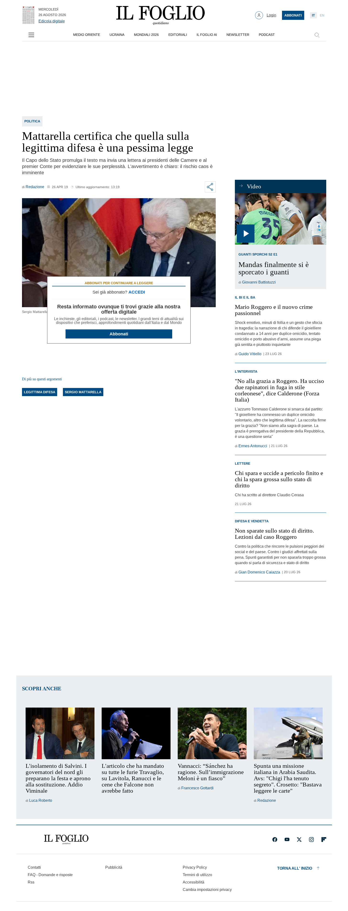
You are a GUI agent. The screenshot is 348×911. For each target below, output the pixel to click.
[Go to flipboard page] (323, 839)
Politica (32, 121)
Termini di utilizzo (197, 875)
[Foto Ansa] (280, 219)
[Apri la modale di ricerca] (316, 34)
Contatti (34, 867)
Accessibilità (193, 882)
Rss (31, 882)
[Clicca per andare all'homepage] (66, 839)
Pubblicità (113, 867)
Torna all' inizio (294, 868)
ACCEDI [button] (136, 292)
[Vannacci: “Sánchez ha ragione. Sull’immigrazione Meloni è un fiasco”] (212, 733)
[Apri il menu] (31, 34)
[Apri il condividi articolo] (210, 186)
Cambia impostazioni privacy (207, 890)
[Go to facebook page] (274, 839)
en (322, 15)
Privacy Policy (195, 867)
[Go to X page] (299, 839)
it (313, 15)
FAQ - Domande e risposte (50, 875)
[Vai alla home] (160, 15)
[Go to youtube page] (287, 839)
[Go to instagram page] (311, 839)
